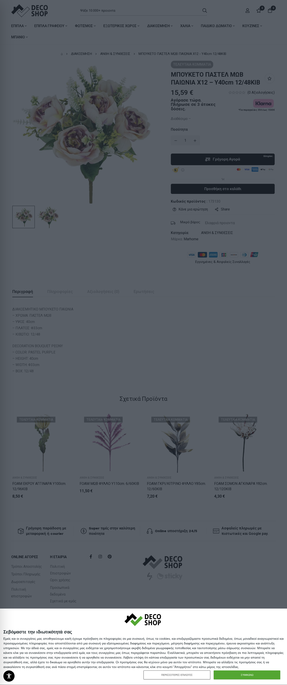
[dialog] (143, 647)
